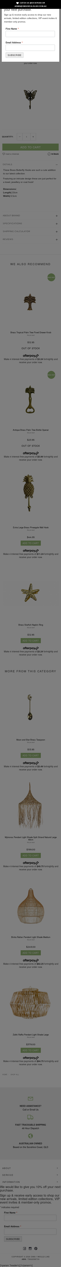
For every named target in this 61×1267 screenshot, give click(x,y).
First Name (12, 28)
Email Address (14, 42)
